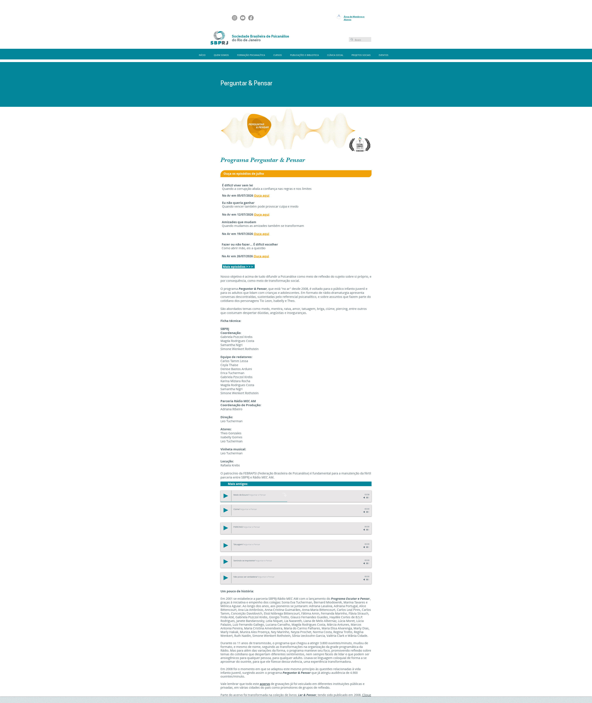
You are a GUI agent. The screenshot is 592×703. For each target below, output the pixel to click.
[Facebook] (251, 18)
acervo (265, 684)
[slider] (367, 497)
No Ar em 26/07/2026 (238, 256)
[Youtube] (242, 18)
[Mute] (364, 497)
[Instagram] (234, 18)
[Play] (226, 496)
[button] (223, 55)
